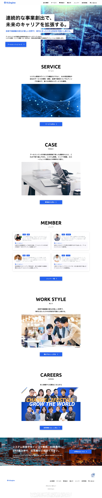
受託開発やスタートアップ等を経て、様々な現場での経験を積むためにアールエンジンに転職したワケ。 (31, 267)
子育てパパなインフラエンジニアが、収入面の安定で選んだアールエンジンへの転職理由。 (70, 267)
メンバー (76, 2)
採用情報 (84, 2)
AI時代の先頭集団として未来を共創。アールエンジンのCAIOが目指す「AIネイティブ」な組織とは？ (31, 246)
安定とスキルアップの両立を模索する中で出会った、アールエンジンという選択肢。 (70, 246)
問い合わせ (93, 2)
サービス (54, 2)
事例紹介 (62, 2)
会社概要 (46, 2)
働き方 (69, 2)
